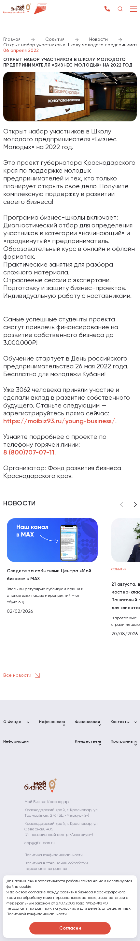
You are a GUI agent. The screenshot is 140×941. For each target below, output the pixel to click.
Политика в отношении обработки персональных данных (56, 866)
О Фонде (12, 722)
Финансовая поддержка (87, 725)
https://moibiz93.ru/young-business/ (59, 421)
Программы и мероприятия (124, 744)
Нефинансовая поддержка (52, 725)
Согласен (70, 928)
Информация (16, 742)
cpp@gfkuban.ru (39, 843)
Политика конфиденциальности (53, 855)
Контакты (120, 722)
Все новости (18, 675)
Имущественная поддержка (88, 744)
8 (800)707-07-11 (28, 453)
